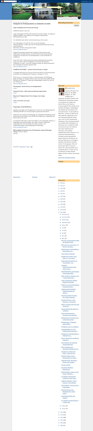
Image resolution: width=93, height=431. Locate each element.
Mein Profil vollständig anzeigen (66, 157)
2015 (61, 212)
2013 (61, 414)
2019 (61, 201)
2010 (61, 423)
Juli (63, 227)
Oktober (64, 219)
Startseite (34, 177)
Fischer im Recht (65, 365)
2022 (61, 193)
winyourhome (21, 7)
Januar (64, 408)
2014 (61, 412)
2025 (61, 185)
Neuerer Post (16, 177)
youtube (15, 92)
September (65, 222)
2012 (61, 417)
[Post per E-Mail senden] (31, 146)
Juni (63, 230)
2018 (61, 204)
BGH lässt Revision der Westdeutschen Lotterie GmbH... (68, 391)
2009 (61, 425)
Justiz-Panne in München (68, 254)
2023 (61, 191)
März (63, 238)
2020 (61, 199)
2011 (61, 420)
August (64, 225)
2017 (61, 207)
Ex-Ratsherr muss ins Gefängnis (69, 326)
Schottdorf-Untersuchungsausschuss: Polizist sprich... (69, 267)
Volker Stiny (71, 88)
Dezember (64, 214)
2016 (61, 209)
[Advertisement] (27, 163)
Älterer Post (52, 177)
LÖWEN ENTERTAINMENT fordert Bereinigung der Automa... (68, 291)
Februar (64, 406)
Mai (63, 233)
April (63, 235)
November (64, 217)
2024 (61, 188)
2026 (61, 183)
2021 (61, 196)
